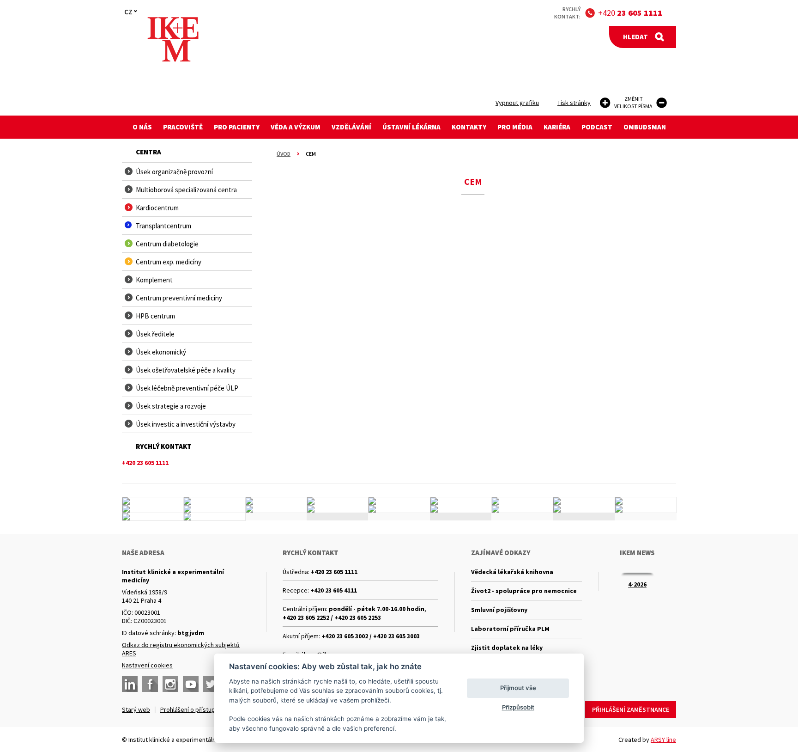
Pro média (514, 126)
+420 (630, 12)
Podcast (596, 126)
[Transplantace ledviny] (276, 501)
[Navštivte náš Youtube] (191, 684)
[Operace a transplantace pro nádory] (646, 501)
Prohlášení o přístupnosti (194, 709)
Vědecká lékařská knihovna (512, 572)
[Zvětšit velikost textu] (605, 103)
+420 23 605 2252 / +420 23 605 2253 (332, 617)
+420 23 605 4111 (333, 590)
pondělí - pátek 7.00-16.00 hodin (376, 609)
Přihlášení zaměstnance (630, 709)
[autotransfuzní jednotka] (153, 509)
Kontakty (469, 126)
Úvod (283, 153)
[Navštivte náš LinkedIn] (130, 684)
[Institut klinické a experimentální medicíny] (173, 39)
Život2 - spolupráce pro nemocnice (524, 591)
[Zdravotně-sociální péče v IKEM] (276, 509)
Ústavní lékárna (411, 126)
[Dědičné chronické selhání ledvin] (522, 501)
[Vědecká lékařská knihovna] (214, 509)
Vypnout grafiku (517, 102)
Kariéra (557, 126)
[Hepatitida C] (461, 509)
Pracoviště (183, 126)
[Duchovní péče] (399, 509)
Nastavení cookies (147, 665)
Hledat (635, 36)
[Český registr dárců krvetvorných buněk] (338, 501)
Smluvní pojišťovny (499, 609)
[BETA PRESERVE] (584, 509)
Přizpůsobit (518, 707)
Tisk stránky (574, 102)
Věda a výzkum (295, 126)
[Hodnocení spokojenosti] (646, 509)
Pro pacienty (237, 126)
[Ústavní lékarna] (153, 501)
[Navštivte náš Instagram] (170, 684)
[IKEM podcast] (214, 517)
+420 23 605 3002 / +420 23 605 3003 (370, 636)
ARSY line (663, 739)
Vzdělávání (351, 126)
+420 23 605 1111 (334, 572)
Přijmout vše (518, 687)
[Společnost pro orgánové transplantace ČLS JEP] (461, 501)
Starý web (136, 709)
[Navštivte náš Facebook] (150, 684)
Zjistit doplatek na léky (507, 647)
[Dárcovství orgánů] (214, 501)
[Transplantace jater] (399, 501)
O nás (142, 126)
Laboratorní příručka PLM (510, 628)
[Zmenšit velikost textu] (661, 103)
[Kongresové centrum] (338, 509)
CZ (128, 11)
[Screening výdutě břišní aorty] (584, 501)
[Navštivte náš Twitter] (211, 684)
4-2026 (637, 584)
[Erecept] (153, 517)
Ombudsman (644, 126)
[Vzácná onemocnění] (522, 509)
